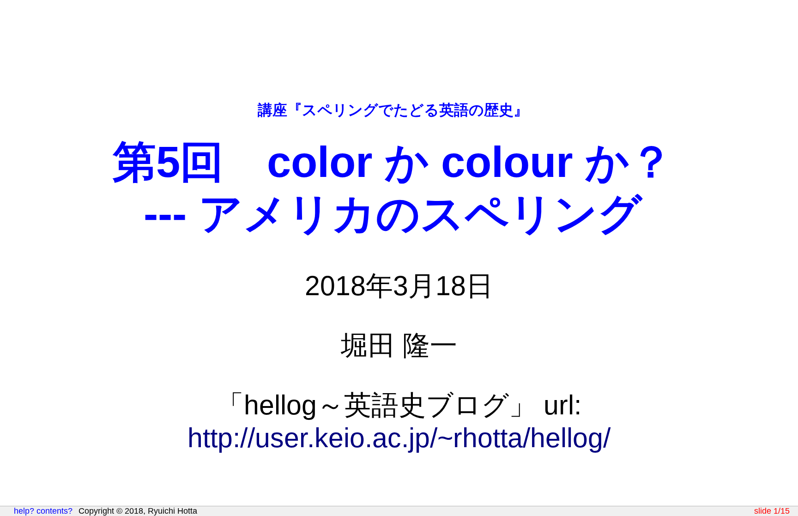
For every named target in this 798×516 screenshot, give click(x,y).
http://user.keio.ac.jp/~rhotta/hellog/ (399, 438)
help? (24, 511)
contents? (54, 511)
